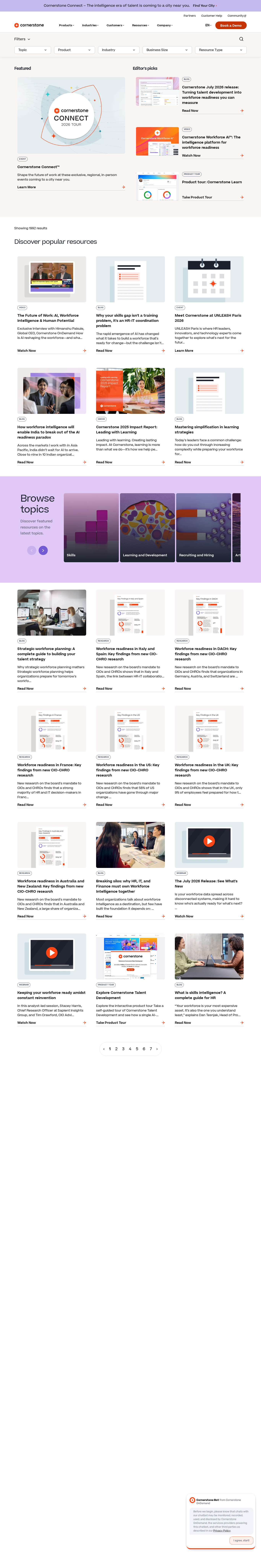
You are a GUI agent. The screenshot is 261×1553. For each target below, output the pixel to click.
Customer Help (211, 16)
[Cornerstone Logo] (29, 25)
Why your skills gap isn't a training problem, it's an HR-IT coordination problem (130, 257)
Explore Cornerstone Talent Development (125, 932)
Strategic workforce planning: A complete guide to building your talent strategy (47, 591)
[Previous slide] (31, 550)
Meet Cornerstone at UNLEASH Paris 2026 (205, 255)
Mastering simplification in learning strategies (208, 367)
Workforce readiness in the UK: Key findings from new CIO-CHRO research (206, 707)
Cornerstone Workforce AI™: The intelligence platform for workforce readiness (186, 128)
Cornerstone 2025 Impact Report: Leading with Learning (130, 369)
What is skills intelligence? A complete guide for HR (209, 935)
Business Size (157, 50)
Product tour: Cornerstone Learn (159, 171)
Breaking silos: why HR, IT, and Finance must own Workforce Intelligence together (127, 823)
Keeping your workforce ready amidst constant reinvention (51, 935)
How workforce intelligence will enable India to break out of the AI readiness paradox (51, 369)
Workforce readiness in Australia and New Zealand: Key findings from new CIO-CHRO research (47, 826)
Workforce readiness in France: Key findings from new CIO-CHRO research (48, 707)
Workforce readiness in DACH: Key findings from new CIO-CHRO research (205, 591)
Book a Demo (231, 25)
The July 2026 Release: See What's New (202, 821)
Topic (22, 50)
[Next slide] (43, 550)
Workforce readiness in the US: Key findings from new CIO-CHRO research (127, 707)
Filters (19, 39)
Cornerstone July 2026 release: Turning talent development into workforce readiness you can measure (183, 78)
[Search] (241, 39)
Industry (108, 50)
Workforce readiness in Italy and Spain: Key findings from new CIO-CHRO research (127, 591)
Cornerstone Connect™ (32, 76)
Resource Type (210, 50)
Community (236, 16)
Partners (190, 16)
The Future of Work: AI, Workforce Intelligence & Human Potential (51, 257)
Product (64, 50)
